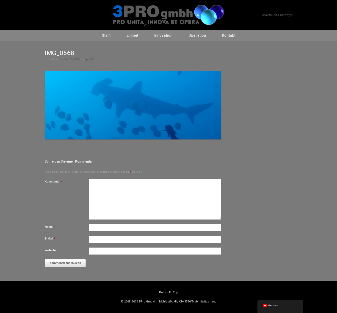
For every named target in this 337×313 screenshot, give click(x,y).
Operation (197, 35)
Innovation (163, 35)
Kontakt (228, 35)
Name (50, 227)
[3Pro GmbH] (168, 15)
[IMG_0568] (133, 138)
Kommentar (54, 181)
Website (50, 250)
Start (106, 35)
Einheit (132, 35)
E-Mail (50, 238)
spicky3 (89, 59)
